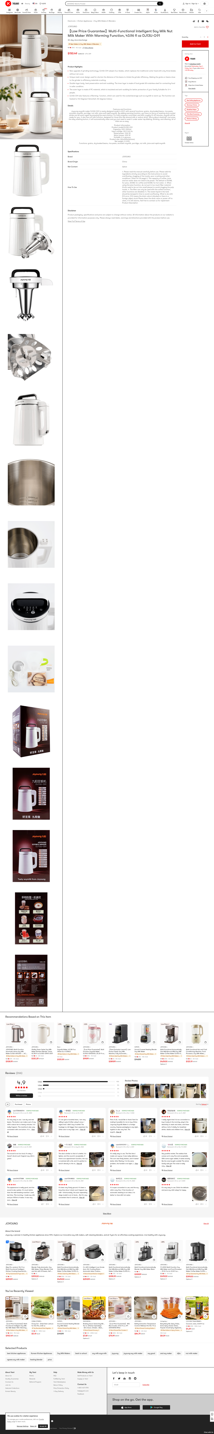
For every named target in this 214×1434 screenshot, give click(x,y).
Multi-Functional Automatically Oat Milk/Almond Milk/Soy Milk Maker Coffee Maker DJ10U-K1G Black (196, 1269)
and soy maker (166, 1353)
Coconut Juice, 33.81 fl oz (195, 1324)
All (22, 3)
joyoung (115, 1353)
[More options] (51, 1136)
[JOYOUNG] (107, 1223)
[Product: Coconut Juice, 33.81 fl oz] (197, 1308)
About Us (8, 1376)
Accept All (43, 1426)
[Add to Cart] (25, 1042)
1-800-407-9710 (83, 1388)
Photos (28, 1104)
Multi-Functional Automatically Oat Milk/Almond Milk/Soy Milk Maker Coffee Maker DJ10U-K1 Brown (171, 1052)
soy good (151, 1353)
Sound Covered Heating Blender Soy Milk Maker (146, 1050)
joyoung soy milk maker (133, 1353)
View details (191, 88)
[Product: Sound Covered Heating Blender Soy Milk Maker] (145, 1033)
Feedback (80, 1394)
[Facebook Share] (198, 21)
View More (107, 1214)
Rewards (32, 1379)
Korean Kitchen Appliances (41, 1353)
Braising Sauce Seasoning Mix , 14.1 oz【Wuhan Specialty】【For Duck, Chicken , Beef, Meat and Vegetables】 (93, 1326)
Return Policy (58, 1385)
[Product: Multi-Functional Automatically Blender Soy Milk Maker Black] (145, 1251)
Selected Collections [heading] (12, 1388)
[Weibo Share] (194, 21)
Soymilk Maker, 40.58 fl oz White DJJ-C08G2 (66, 1050)
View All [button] (82, 1129)
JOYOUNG (72, 26)
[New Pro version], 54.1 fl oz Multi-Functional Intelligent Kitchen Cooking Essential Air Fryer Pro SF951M (16, 1269)
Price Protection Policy (61, 1388)
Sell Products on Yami (84, 1376)
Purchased (18, 1104)
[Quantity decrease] (201, 37)
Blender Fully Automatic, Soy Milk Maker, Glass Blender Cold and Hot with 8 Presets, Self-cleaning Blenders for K (42, 1269)
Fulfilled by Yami (59, 1379)
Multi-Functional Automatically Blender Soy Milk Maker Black (145, 1268)
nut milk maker (191, 1353)
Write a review (21, 1096)
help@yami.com (83, 1391)
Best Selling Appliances (193, 100)
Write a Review (88, 48)
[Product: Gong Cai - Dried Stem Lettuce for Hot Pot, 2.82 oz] (42, 1308)
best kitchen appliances (16, 1353)
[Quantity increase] (208, 37)
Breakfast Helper (192, 109)
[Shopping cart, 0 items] (204, 4)
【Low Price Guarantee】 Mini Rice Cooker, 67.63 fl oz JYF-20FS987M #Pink (119, 1326)
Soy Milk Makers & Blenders (105, 21)
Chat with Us (208, 1432)
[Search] (160, 3)
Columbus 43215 (195, 64)
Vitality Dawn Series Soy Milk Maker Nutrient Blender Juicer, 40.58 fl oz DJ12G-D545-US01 (42, 1051)
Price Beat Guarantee (193, 114)
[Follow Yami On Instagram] (130, 1378)
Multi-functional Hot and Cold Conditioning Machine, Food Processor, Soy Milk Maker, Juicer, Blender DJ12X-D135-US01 (196, 1052)
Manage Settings (22, 1426)
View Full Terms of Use (76, 221)
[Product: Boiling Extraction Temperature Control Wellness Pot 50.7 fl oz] (145, 1308)
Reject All (33, 1426)
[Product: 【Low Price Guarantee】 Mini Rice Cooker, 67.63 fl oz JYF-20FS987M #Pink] (119, 1308)
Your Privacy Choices (65, 1428)
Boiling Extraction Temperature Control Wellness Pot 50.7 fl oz (145, 1325)
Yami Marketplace (60, 1382)
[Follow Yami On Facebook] (113, 1378)
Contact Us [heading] (9, 1382)
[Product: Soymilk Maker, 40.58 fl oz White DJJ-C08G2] (68, 1033)
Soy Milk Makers (63, 1353)
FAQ (55, 1376)
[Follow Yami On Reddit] (135, 1378)
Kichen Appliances (85, 21)
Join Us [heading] (7, 1385)
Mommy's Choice (192, 105)
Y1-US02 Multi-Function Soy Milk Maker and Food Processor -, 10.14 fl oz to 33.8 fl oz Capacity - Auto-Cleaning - (171, 1269)
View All (206, 1223)
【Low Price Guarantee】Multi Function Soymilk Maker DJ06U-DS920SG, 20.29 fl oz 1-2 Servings (93, 1052)
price (50, 1360)
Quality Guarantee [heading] (12, 1379)
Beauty (27, 3)
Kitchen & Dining (192, 118)
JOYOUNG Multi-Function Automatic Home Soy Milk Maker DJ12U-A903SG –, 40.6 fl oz (16, 1052)
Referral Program (35, 1382)
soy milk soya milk (99, 1353)
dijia (178, 1353)
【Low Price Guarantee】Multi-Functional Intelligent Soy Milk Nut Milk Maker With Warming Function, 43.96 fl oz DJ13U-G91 (17, 1326)
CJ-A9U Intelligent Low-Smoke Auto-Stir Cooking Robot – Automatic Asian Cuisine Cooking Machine (93, 1269)
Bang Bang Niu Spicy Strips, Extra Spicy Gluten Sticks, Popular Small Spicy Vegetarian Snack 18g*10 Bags (171, 1326)
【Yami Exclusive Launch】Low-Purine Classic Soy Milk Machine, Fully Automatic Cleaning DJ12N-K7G (120, 1052)
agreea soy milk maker (16, 1360)
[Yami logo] (12, 3)
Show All (187, 123)
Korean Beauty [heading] (10, 1391)
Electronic (72, 21)
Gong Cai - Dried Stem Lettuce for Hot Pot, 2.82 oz (42, 1325)
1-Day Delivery (59, 1391)
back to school (81, 1353)
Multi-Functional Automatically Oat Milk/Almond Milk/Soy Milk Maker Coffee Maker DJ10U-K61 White (120, 1269)
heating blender (36, 1360)
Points (31, 1376)
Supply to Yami (82, 1379)
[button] (42, 3)
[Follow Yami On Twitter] (119, 1378)
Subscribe (146, 1385)
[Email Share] (203, 21)
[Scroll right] (206, 1091)
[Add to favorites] (207, 27)
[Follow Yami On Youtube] (124, 1378)
